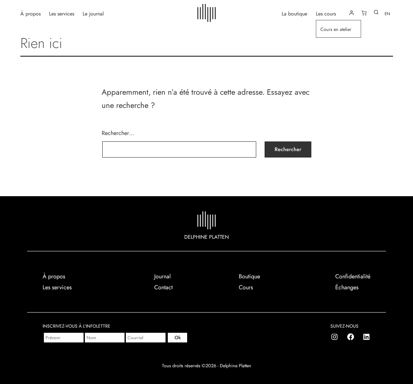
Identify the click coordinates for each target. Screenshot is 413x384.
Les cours (326, 13)
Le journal (93, 13)
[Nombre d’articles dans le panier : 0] (364, 13)
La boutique (294, 13)
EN (387, 14)
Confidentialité (352, 276)
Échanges (346, 287)
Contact (163, 287)
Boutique (249, 276)
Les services (61, 13)
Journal (162, 276)
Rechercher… (118, 133)
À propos (30, 13)
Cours (246, 287)
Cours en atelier (335, 29)
